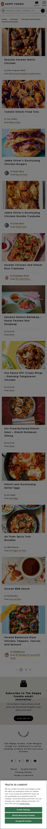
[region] (23, 804)
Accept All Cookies (23, 821)
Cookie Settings (23, 810)
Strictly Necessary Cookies (23, 815)
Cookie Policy (24, 803)
